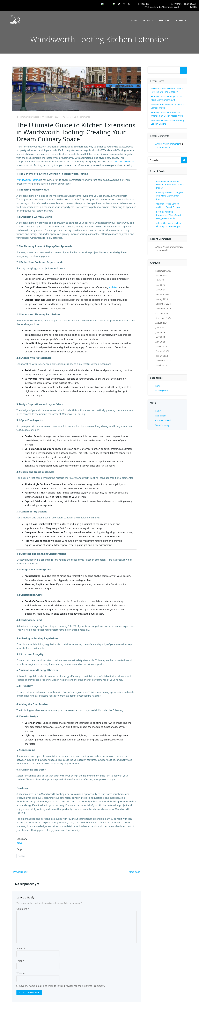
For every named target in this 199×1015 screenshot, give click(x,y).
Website (20, 973)
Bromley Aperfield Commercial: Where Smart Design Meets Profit (168, 215)
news (19, 842)
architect (113, 287)
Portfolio (164, 20)
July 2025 (159, 280)
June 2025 (160, 285)
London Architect (163, 147)
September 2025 (163, 270)
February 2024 (162, 351)
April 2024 (160, 341)
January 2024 (161, 355)
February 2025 (162, 294)
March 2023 (161, 365)
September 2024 (163, 318)
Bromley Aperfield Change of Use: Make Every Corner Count (169, 195)
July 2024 (159, 327)
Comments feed (163, 420)
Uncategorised (162, 390)
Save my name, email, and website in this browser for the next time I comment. (62, 985)
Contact (181, 20)
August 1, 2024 (52, 116)
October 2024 (161, 313)
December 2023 (163, 360)
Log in (158, 410)
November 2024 (163, 308)
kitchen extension (124, 161)
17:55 (68, 116)
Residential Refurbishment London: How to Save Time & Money (170, 184)
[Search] (183, 70)
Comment (22, 908)
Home (134, 20)
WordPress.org (162, 425)
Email (20, 960)
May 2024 (160, 337)
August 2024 (161, 322)
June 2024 (160, 332)
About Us (148, 20)
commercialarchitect (29, 116)
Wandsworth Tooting (28, 179)
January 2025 (161, 299)
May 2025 (160, 289)
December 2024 (163, 303)
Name (20, 948)
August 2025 (161, 275)
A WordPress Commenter (167, 143)
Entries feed (161, 415)
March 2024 (161, 346)
